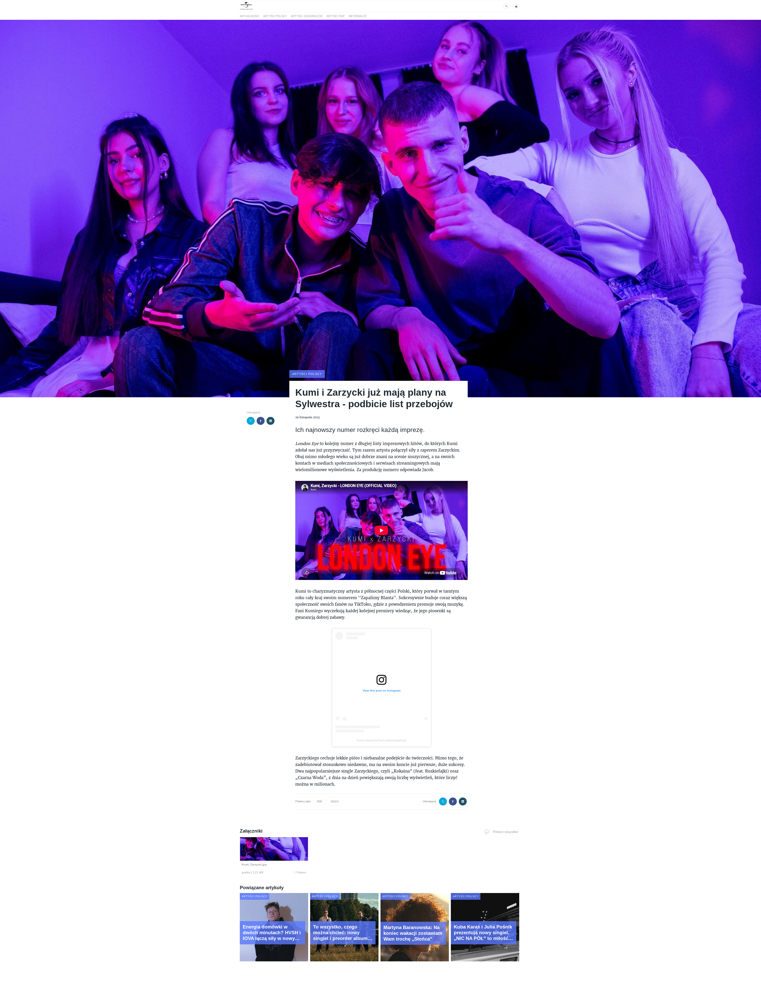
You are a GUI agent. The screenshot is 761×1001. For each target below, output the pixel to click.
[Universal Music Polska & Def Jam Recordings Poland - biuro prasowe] (246, 9)
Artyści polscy (275, 16)
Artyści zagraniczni (306, 16)
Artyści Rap (335, 16)
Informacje (358, 16)
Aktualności (249, 16)
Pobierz (301, 872)
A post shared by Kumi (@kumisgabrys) (381, 740)
